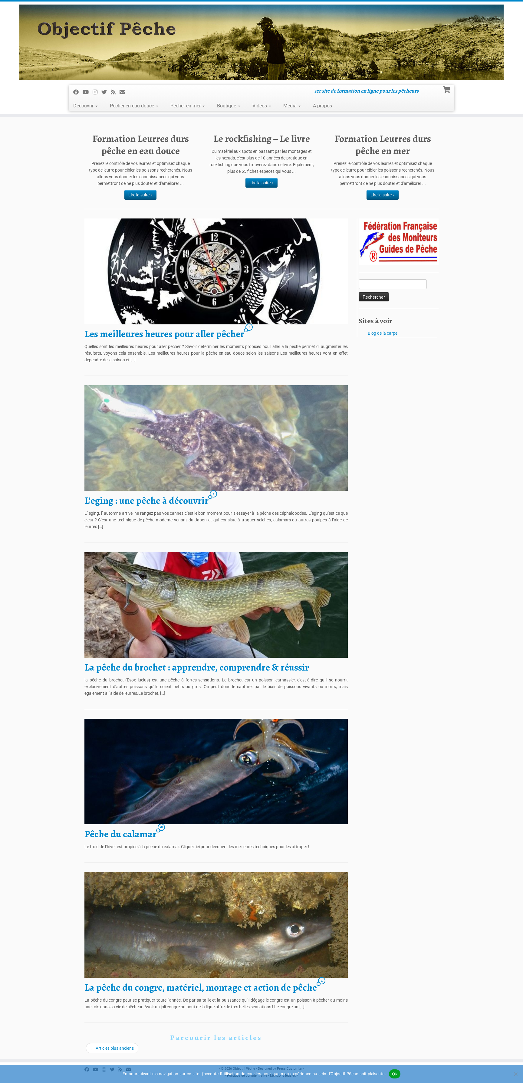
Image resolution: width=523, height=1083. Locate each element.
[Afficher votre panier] (447, 89)
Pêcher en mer (186, 106)
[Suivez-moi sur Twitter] (106, 91)
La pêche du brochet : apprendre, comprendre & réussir (196, 667)
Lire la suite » (140, 194)
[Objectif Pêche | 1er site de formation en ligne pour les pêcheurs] (261, 42)
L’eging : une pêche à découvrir (146, 500)
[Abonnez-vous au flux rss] (115, 91)
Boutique (227, 106)
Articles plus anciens (112, 1048)
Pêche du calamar (120, 834)
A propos (322, 106)
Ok (394, 1074)
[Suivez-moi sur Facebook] (78, 91)
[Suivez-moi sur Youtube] (88, 91)
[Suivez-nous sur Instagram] (97, 91)
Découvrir (84, 106)
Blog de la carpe (382, 333)
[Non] (515, 1074)
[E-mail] (124, 91)
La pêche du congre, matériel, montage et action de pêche (200, 987)
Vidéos (260, 106)
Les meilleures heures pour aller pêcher (164, 333)
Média (290, 106)
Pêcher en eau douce (132, 106)
